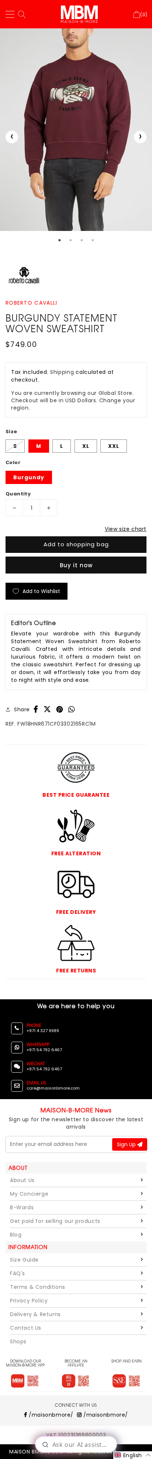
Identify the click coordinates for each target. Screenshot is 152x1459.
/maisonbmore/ (50, 1414)
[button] (132, 1455)
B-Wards (22, 1207)
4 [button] (92, 240)
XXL (113, 446)
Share (22, 709)
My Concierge (29, 1193)
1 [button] (59, 240)
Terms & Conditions (37, 1287)
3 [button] (81, 240)
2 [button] (70, 240)
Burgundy (28, 477)
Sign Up (127, 1144)
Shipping (62, 372)
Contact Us (25, 1328)
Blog (15, 1234)
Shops (18, 1341)
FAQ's (17, 1273)
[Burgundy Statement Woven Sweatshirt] (76, 129)
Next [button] (140, 137)
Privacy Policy (29, 1300)
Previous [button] (12, 137)
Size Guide (24, 1259)
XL (85, 446)
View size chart (125, 529)
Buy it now (76, 565)
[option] (76, 129)
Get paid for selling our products (55, 1221)
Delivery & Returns (35, 1314)
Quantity (18, 493)
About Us (22, 1180)
